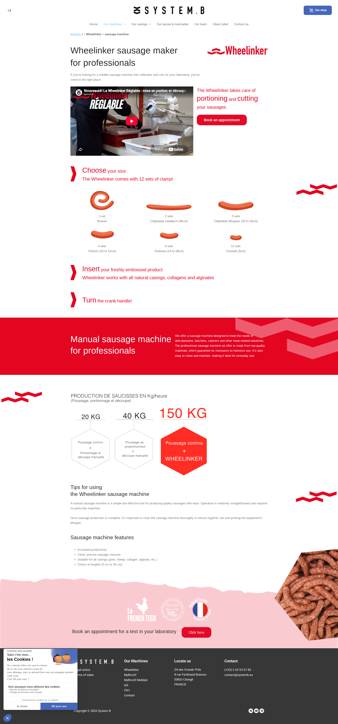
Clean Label (220, 24)
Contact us (241, 24)
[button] (123, 24)
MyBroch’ (130, 675)
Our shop (320, 10)
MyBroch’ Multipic (136, 680)
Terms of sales (84, 675)
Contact (129, 695)
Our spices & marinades (173, 24)
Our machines (113, 24)
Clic (126, 690)
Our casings (139, 24)
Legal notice (82, 670)
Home (93, 24)
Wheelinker (131, 670)
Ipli (126, 685)
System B (76, 34)
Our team (201, 24)
